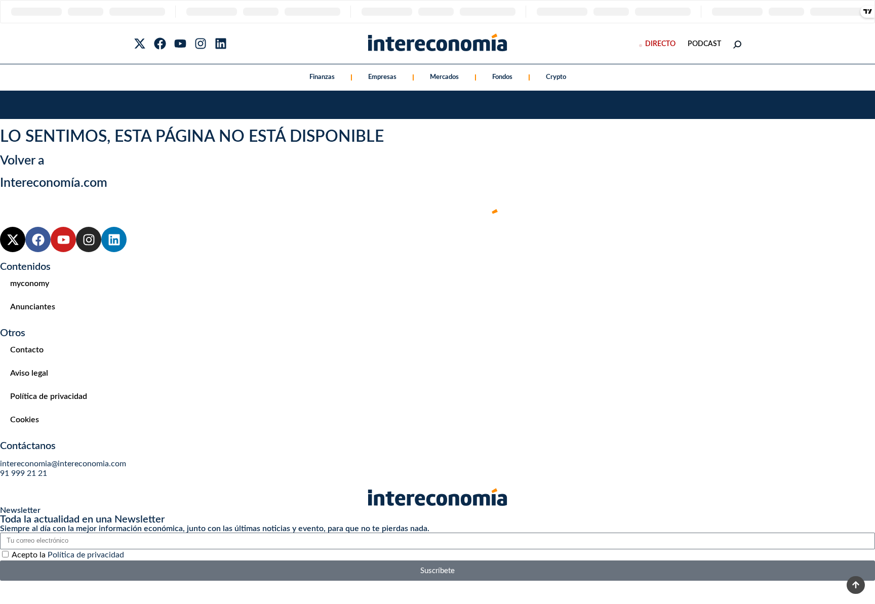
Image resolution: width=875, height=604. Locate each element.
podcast (704, 44)
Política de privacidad (48, 396)
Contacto (27, 350)
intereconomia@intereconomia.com (63, 464)
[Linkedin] (221, 43)
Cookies (24, 420)
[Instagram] (200, 43)
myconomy (29, 283)
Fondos (502, 77)
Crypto (556, 77)
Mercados (444, 77)
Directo (660, 44)
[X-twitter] (140, 43)
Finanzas (322, 77)
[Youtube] (180, 43)
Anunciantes (32, 307)
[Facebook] (160, 43)
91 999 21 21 (23, 473)
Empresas (382, 77)
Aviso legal (29, 373)
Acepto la (68, 555)
